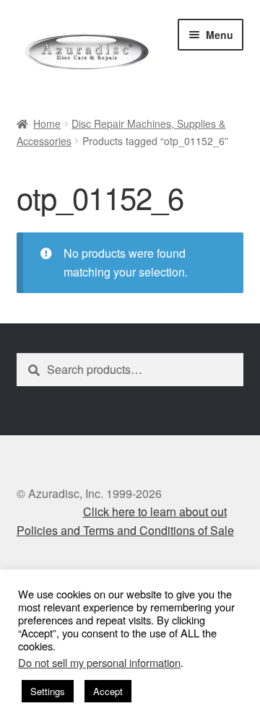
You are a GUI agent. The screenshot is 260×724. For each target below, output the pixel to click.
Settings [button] (47, 691)
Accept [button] (108, 691)
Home (47, 123)
